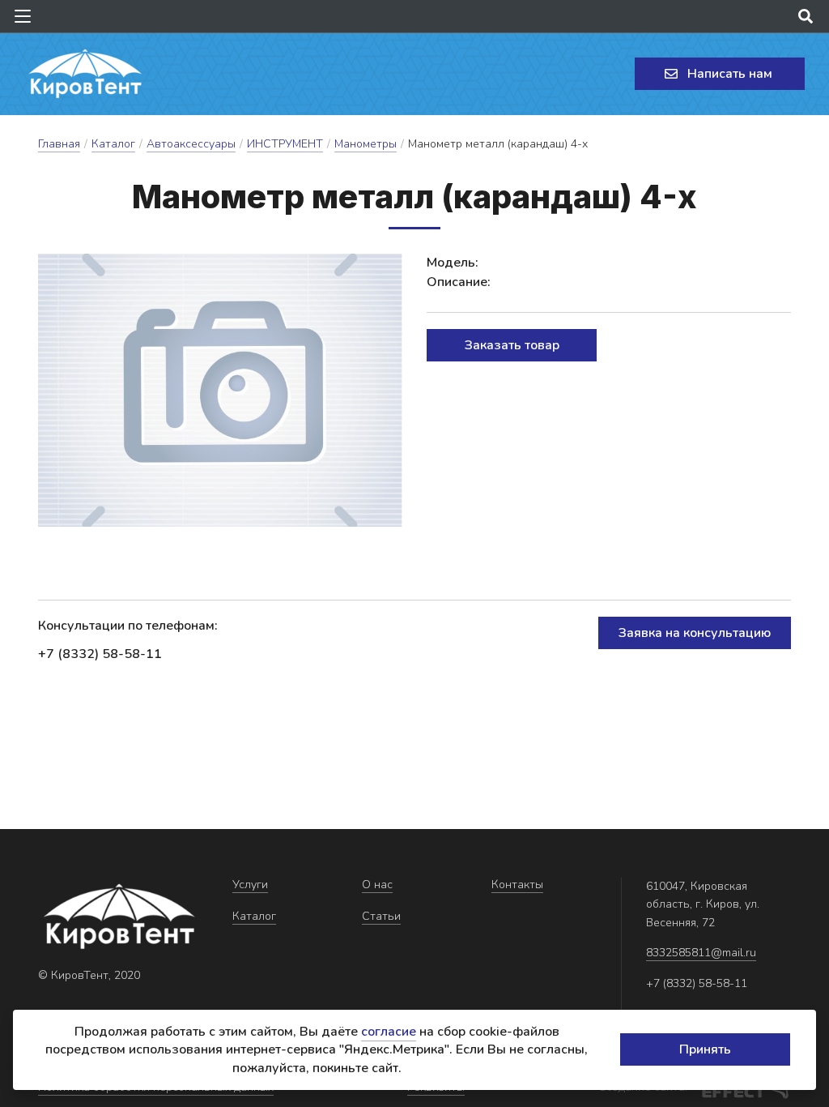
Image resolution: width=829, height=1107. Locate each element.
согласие (388, 1032)
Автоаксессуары (191, 144)
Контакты (517, 884)
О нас (377, 884)
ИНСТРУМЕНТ (285, 144)
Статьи (381, 916)
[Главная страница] (85, 74)
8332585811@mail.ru (701, 952)
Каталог (113, 144)
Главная (59, 144)
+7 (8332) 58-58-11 (100, 654)
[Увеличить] (220, 390)
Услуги (250, 884)
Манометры (365, 144)
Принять (705, 1049)
